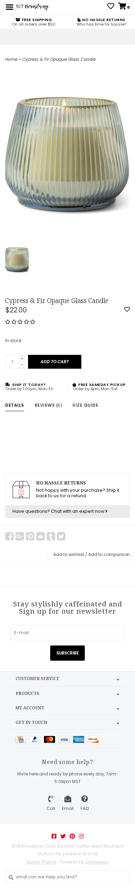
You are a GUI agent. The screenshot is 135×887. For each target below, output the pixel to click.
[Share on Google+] (20, 536)
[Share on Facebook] (9, 536)
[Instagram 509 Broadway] (81, 836)
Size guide (85, 405)
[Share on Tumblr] (51, 536)
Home (11, 59)
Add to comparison (109, 554)
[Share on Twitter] (61, 536)
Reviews (48, 405)
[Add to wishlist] (127, 309)
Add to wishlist (68, 554)
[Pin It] (30, 536)
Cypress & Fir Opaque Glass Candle (59, 59)
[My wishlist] (110, 7)
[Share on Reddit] (40, 536)
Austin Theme (41, 862)
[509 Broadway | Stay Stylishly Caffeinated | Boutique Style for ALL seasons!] (32, 6)
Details (14, 405)
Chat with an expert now (78, 511)
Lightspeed (96, 862)
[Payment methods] (22, 739)
